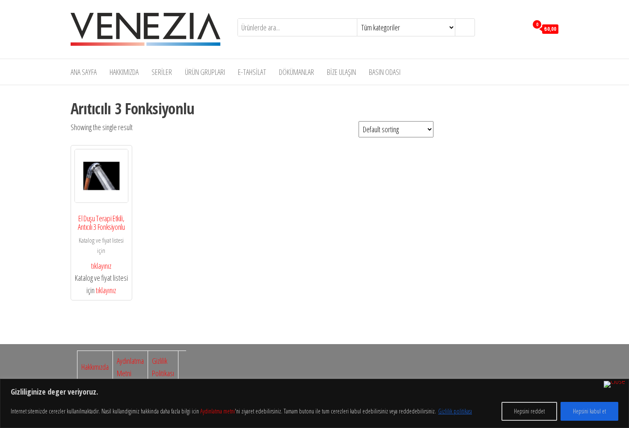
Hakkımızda (124, 72)
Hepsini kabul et (589, 411)
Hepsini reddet (529, 411)
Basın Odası (385, 72)
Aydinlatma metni (217, 411)
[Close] (614, 384)
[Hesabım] (519, 28)
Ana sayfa (84, 72)
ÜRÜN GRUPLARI (205, 72)
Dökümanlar (296, 72)
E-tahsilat (252, 72)
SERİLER (161, 72)
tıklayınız (101, 266)
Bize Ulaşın (341, 72)
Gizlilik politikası (455, 411)
